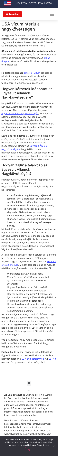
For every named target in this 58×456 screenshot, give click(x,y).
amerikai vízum (32, 72)
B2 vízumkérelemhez (33, 358)
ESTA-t (52, 358)
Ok (29, 450)
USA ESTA (21, 3)
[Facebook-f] (29, 391)
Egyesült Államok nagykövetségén (19, 113)
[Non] (53, 446)
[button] (52, 14)
